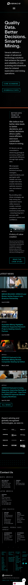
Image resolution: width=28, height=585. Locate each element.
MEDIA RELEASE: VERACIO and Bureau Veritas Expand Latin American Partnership (14, 296)
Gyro (3, 561)
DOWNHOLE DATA (11, 90)
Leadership (25, 554)
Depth (3, 563)
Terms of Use (5, 580)
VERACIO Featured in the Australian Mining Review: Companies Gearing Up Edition (13, 359)
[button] (23, 580)
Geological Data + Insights (11, 553)
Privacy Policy (14, 580)
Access (17, 559)
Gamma (3, 562)
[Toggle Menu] (14, 8)
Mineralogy (11, 558)
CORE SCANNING (11, 84)
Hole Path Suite (3, 558)
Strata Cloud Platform (17, 557)
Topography (11, 561)
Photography (12, 559)
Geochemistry (12, 557)
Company (24, 552)
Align (3, 564)
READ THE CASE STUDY (17, 261)
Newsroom (24, 556)
